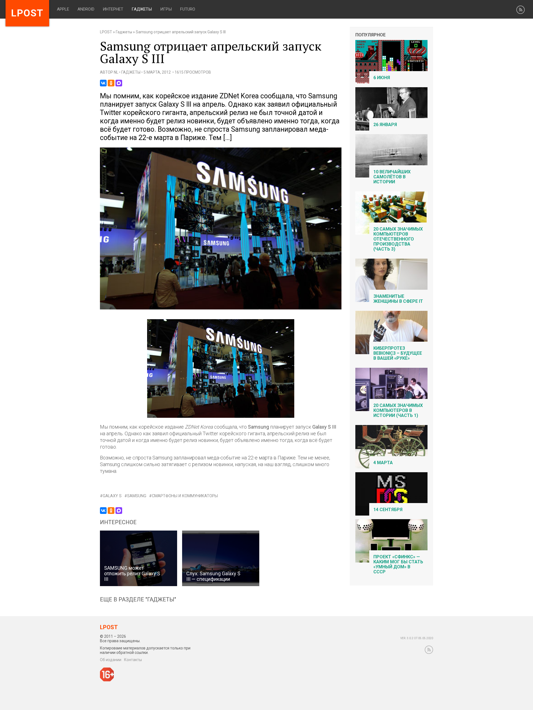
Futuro (187, 9)
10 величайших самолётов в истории (392, 176)
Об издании (110, 660)
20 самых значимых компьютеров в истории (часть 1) (398, 410)
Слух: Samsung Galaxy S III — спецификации (213, 576)
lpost (27, 13)
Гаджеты (142, 9)
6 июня (381, 77)
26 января (385, 124)
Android (85, 9)
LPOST (106, 32)
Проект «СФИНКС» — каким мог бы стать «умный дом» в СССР (398, 564)
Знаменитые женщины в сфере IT (398, 299)
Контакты (133, 660)
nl (116, 72)
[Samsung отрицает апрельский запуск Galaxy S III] (220, 308)
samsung (136, 496)
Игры (166, 9)
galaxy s (112, 496)
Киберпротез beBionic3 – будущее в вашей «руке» (397, 353)
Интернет (113, 9)
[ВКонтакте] (103, 83)
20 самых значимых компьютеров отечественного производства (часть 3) (398, 239)
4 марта (383, 462)
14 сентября (388, 509)
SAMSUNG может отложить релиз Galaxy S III (132, 573)
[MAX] (118, 83)
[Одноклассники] (111, 83)
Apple (63, 9)
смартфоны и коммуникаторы (185, 496)
